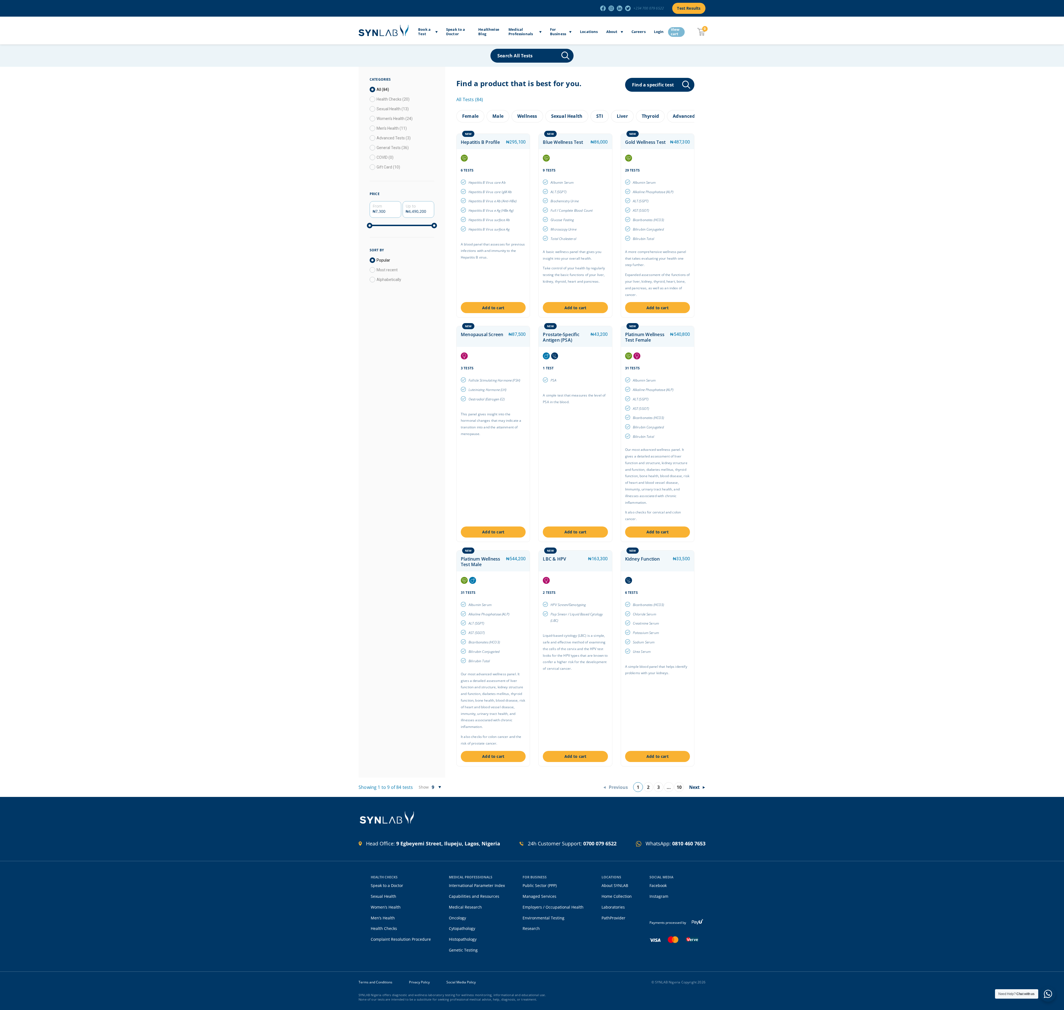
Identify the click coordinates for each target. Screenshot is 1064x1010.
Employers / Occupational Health (553, 907)
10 (679, 787)
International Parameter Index (477, 885)
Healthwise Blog (488, 31)
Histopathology (463, 939)
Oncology (457, 917)
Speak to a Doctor (455, 31)
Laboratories (613, 907)
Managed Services (539, 896)
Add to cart (493, 307)
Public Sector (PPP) (540, 885)
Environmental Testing (543, 917)
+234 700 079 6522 (648, 8)
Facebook (658, 885)
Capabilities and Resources (474, 896)
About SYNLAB (615, 885)
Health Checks (384, 928)
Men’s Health (383, 917)
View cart (675, 32)
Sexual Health (383, 896)
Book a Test (424, 31)
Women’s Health (386, 907)
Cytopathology (462, 928)
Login (659, 32)
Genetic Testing (463, 950)
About (612, 32)
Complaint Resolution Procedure (401, 939)
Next (694, 787)
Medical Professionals (520, 31)
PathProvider (613, 917)
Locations (589, 32)
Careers (638, 32)
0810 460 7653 (688, 843)
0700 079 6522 (600, 843)
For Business (558, 31)
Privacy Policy (419, 982)
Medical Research (465, 907)
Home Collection (617, 896)
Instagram (658, 896)
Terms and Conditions (375, 982)
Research (531, 928)
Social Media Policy (461, 982)
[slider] (369, 225)
